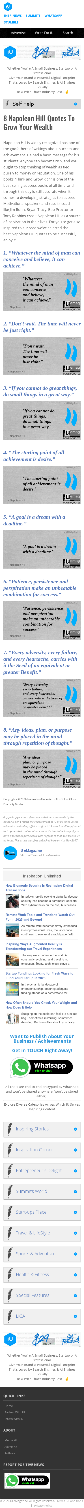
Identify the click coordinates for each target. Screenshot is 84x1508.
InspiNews (13, 15)
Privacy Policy (43, 1506)
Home (8, 1406)
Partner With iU (14, 1412)
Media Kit (10, 1440)
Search (68, 32)
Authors (9, 1453)
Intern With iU (13, 1419)
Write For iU (44, 32)
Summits (33, 15)
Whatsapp (53, 15)
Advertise (18, 32)
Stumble (11, 22)
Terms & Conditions (70, 1501)
